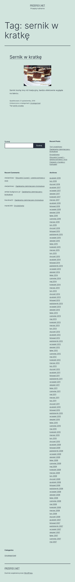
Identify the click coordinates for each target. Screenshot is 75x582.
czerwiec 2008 (55, 501)
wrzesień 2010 (55, 416)
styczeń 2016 (55, 228)
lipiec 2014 (54, 275)
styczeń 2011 (55, 404)
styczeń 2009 (55, 479)
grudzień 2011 (55, 372)
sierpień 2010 (55, 419)
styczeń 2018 (55, 184)
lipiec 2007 (54, 535)
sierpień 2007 (55, 532)
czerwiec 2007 (55, 539)
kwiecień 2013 (55, 322)
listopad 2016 (55, 206)
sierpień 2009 (55, 457)
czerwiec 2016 (55, 219)
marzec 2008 (55, 510)
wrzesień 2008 (55, 492)
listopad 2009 (55, 448)
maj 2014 (53, 281)
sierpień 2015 (55, 241)
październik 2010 (56, 413)
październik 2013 (56, 303)
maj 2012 (53, 357)
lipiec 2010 (54, 423)
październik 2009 (56, 451)
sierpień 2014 (55, 272)
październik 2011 (56, 379)
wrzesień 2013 (55, 307)
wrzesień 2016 (55, 209)
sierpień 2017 (55, 194)
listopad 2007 (55, 523)
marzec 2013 (55, 325)
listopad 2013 (55, 300)
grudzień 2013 (55, 297)
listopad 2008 (55, 485)
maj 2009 (53, 467)
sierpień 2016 (55, 212)
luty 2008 (53, 514)
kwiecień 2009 (55, 470)
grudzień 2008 (55, 482)
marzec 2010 (55, 435)
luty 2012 (53, 366)
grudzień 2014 (55, 260)
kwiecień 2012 (55, 360)
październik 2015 (56, 234)
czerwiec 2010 (55, 426)
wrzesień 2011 (55, 382)
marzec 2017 (54, 200)
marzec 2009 (55, 473)
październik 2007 (56, 526)
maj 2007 (53, 542)
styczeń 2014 (55, 294)
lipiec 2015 (54, 244)
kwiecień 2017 (55, 197)
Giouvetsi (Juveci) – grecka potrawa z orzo (58, 158)
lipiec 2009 (54, 460)
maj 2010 (53, 429)
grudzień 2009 (55, 445)
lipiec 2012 (54, 350)
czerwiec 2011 (55, 391)
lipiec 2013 (54, 313)
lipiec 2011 (53, 388)
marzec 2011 (54, 398)
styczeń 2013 (55, 332)
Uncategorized (35, 103)
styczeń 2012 (55, 369)
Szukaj (7, 141)
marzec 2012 (55, 363)
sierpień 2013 (55, 310)
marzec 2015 (55, 250)
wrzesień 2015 (55, 238)
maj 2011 (53, 394)
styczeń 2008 (55, 517)
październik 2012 (56, 341)
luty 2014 (53, 291)
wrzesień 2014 (55, 269)
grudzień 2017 (55, 187)
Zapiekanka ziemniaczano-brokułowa (60, 150)
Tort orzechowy (56, 147)
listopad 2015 (55, 231)
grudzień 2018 (55, 178)
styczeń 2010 (55, 441)
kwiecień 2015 (55, 247)
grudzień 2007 (55, 520)
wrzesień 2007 (55, 529)
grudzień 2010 (55, 407)
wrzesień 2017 (55, 191)
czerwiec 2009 (55, 463)
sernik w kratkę (18, 106)
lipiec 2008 (54, 498)
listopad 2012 (55, 338)
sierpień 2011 (55, 385)
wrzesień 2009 (55, 454)
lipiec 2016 (54, 216)
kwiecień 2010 (55, 432)
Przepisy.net (37, 5)
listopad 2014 (55, 263)
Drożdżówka (54, 155)
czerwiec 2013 (55, 316)
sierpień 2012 (55, 347)
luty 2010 (53, 438)
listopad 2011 (55, 376)
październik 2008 (56, 489)
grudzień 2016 (55, 203)
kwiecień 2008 (55, 507)
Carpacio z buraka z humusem (57, 163)
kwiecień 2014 (55, 285)
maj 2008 (53, 504)
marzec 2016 (55, 222)
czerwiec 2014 (55, 278)
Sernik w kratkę (26, 57)
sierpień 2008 (55, 495)
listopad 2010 (55, 410)
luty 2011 (53, 401)
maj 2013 (53, 319)
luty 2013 (53, 329)
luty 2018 (53, 181)
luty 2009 (53, 476)
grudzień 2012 (55, 335)
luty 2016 (53, 225)
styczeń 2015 (55, 256)
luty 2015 (53, 253)
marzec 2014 (55, 288)
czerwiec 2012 (55, 354)
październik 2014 (56, 266)
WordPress (28, 573)
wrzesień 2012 (55, 344)
